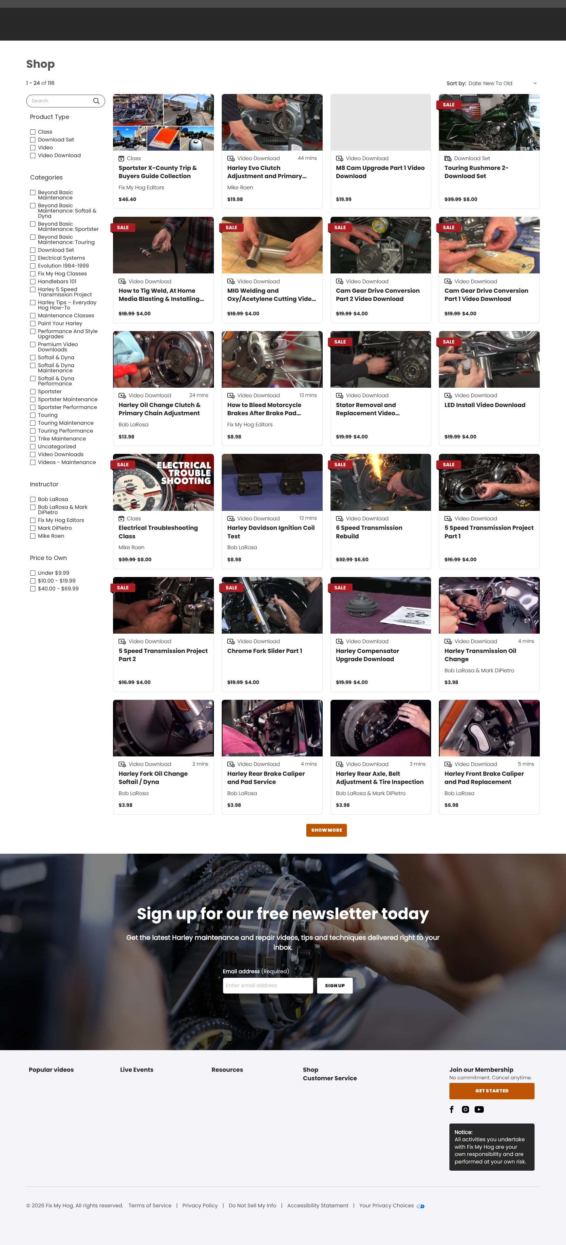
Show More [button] (326, 830)
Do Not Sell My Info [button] (252, 1205)
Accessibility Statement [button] (318, 1205)
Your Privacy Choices (386, 1205)
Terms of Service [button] (149, 1205)
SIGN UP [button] (335, 985)
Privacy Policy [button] (200, 1205)
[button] (96, 101)
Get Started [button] (492, 1090)
